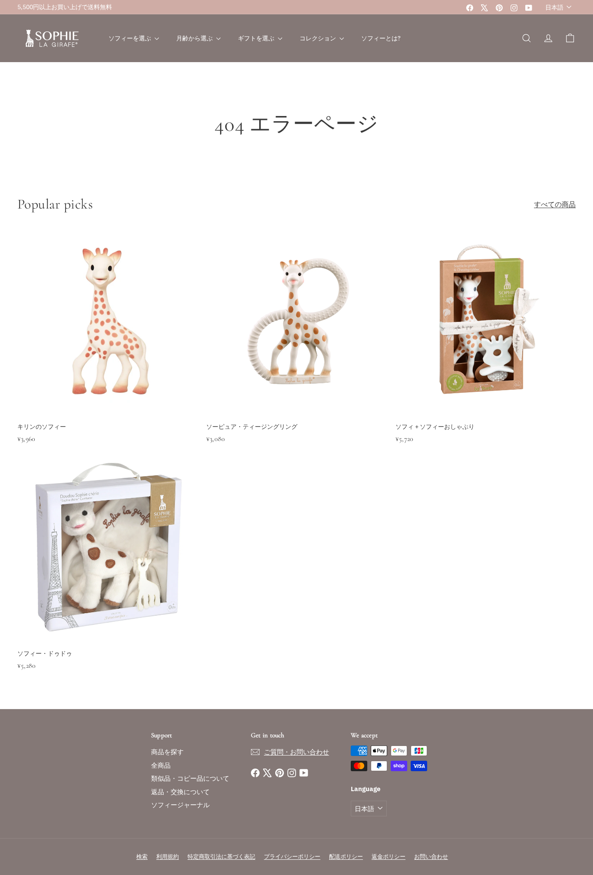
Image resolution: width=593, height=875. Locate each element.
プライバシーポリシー (292, 856)
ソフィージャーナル (180, 805)
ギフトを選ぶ (257, 38)
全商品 (161, 765)
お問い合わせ (431, 856)
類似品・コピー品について (190, 778)
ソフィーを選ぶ (130, 38)
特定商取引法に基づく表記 (221, 856)
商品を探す (167, 752)
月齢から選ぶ (195, 38)
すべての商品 (555, 204)
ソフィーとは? (381, 38)
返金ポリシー (388, 856)
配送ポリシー (346, 856)
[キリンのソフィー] (107, 350)
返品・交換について (180, 792)
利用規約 (167, 856)
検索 (142, 856)
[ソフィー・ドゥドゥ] (107, 576)
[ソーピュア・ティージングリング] (296, 350)
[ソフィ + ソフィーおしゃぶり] (485, 350)
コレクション (318, 38)
